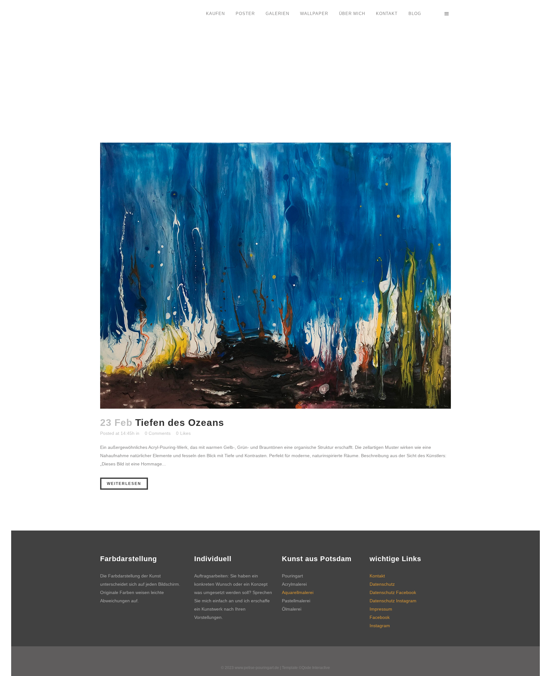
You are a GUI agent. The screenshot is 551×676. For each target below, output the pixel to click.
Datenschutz (382, 584)
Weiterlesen (124, 483)
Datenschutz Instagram (393, 600)
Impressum (381, 609)
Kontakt (377, 575)
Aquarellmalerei (297, 592)
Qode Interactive (316, 667)
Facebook (380, 617)
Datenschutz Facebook (393, 592)
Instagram (380, 625)
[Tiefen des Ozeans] (275, 276)
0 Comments (158, 433)
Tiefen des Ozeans (179, 422)
